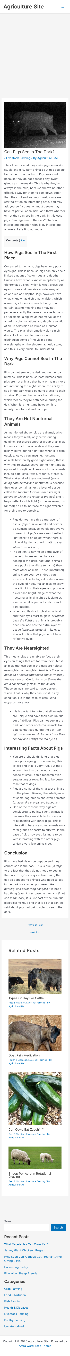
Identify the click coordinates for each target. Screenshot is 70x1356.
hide (22, 240)
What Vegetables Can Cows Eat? (26, 1244)
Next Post (35, 932)
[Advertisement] (35, 50)
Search (8, 1221)
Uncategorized (14, 1326)
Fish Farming (12, 1301)
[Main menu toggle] (63, 6)
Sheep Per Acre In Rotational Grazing (29, 1175)
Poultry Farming (14, 1320)
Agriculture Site (23, 6)
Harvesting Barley (16, 1267)
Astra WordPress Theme (35, 1346)
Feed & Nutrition (16, 1002)
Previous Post (35, 925)
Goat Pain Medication (24, 1055)
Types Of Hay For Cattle (26, 998)
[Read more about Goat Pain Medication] (35, 1032)
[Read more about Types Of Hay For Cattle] (35, 976)
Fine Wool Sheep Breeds (20, 1273)
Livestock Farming (18, 158)
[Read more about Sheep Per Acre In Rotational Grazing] (35, 1157)
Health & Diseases (17, 1060)
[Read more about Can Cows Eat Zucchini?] (35, 1098)
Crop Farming (13, 1288)
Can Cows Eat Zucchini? (26, 1129)
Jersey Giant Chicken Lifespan (24, 1250)
